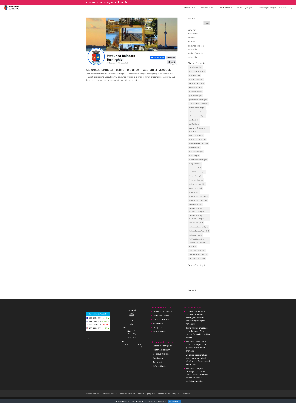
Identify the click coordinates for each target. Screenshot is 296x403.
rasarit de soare (194, 192)
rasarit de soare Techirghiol (198, 200)
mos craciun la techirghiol (197, 139)
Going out (157, 327)
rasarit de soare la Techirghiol (198, 196)
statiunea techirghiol (195, 235)
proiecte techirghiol (195, 188)
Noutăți (191, 41)
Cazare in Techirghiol (162, 311)
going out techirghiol (195, 96)
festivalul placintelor (195, 87)
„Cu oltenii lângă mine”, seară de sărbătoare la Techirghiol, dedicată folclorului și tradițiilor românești (196, 317)
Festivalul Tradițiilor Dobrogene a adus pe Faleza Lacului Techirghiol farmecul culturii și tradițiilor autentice (197, 374)
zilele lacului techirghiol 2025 (198, 254)
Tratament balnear (161, 315)
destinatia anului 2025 (196, 79)
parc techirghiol (194, 156)
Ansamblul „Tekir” (194, 75)
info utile (282, 8)
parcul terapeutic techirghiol (198, 160)
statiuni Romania (195, 53)
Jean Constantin (194, 120)
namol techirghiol (194, 147)
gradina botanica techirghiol (198, 100)
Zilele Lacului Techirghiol (197, 250)
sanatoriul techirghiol (196, 223)
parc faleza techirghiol (196, 152)
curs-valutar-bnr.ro (96, 338)
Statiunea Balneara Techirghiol (199, 231)
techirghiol (192, 57)
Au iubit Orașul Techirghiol (267, 8)
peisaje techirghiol (195, 164)
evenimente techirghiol (196, 83)
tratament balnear (207, 8)
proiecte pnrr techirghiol (197, 184)
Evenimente (193, 33)
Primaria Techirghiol (195, 176)
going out (248, 8)
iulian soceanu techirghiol (197, 116)
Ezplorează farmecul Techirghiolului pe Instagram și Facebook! (129, 70)
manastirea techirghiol (196, 135)
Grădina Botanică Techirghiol (198, 104)
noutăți (239, 8)
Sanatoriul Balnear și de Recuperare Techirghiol (196, 217)
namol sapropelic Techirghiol (198, 143)
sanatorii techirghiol (195, 204)
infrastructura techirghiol (197, 108)
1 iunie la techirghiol (195, 67)
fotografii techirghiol (195, 92)
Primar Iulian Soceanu (196, 180)
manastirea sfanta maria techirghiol (197, 129)
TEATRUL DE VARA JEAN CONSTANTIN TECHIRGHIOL (198, 240)
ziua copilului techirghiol (197, 258)
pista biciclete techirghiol (197, 172)
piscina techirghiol (195, 168)
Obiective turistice (161, 319)
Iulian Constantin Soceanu (197, 112)
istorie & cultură (189, 8)
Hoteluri (191, 37)
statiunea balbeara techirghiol (198, 227)
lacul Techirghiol (194, 124)
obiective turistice (225, 8)
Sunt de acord (174, 401)
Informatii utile (159, 331)
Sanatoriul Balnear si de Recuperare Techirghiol (196, 210)
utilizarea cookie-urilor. (158, 401)
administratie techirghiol (197, 71)
